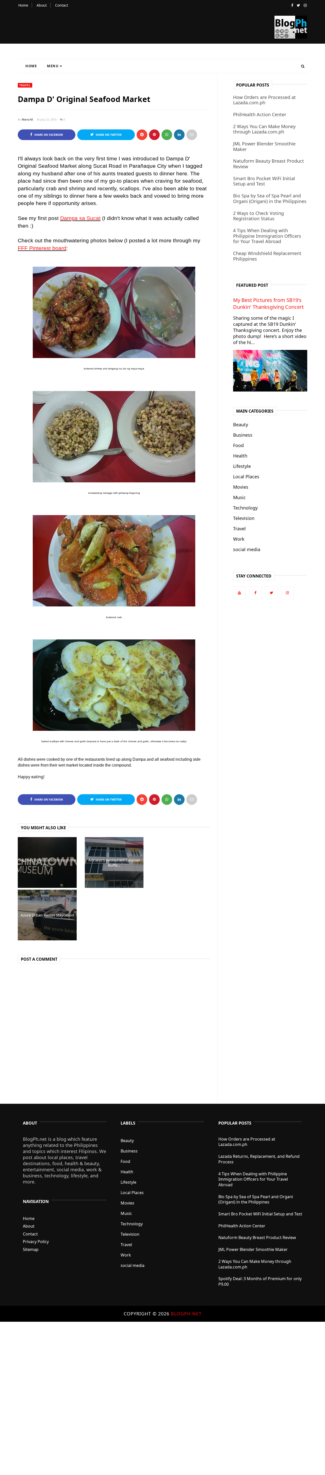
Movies (240, 487)
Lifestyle (242, 466)
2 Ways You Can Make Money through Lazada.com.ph (264, 129)
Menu (53, 66)
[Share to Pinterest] (191, 134)
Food (238, 445)
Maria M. (28, 119)
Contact (61, 5)
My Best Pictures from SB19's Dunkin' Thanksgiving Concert (268, 303)
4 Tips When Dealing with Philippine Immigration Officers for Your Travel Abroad (267, 235)
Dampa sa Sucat (80, 218)
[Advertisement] (152, 1398)
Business (242, 435)
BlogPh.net (186, 1314)
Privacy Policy (36, 1241)
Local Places (246, 476)
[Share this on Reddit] (142, 134)
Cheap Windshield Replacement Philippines (267, 256)
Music (239, 497)
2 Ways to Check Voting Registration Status (258, 216)
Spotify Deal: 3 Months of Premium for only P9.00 (260, 1281)
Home (23, 5)
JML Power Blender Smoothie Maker (264, 146)
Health (240, 456)
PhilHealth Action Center (259, 114)
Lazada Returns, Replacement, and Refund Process (259, 1159)
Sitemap (31, 1249)
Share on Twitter (108, 135)
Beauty (240, 424)
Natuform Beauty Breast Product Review (268, 163)
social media (246, 549)
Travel (25, 85)
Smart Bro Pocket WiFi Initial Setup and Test (264, 181)
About (42, 5)
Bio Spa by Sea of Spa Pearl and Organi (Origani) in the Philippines (269, 198)
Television (243, 518)
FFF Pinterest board (42, 248)
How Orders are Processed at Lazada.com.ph (264, 100)
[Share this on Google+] (154, 134)
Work (239, 539)
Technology (245, 508)
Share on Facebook (48, 135)
